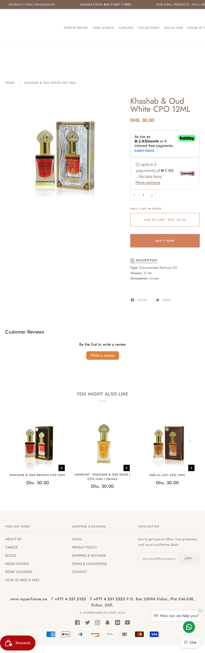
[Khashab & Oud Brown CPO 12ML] (37, 444)
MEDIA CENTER (17, 563)
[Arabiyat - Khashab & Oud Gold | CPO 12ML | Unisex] (102, 444)
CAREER (11, 547)
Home (9, 83)
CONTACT (79, 571)
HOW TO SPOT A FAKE (22, 580)
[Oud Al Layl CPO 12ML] (167, 444)
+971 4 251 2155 (71, 599)
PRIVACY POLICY (84, 547)
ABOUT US (13, 539)
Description (146, 260)
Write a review (102, 355)
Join (188, 558)
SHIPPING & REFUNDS (89, 555)
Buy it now (165, 241)
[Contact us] (189, 627)
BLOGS (10, 555)
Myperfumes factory (100, 613)
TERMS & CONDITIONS (89, 563)
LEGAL (77, 539)
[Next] (189, 441)
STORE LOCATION (18, 571)
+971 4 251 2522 (110, 599)
